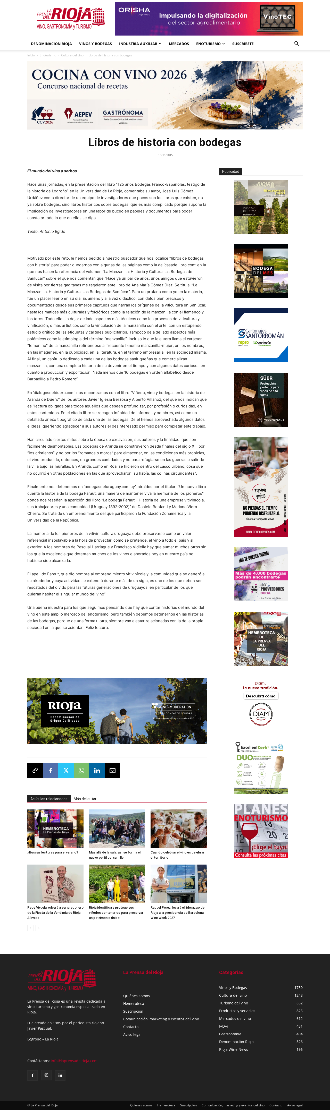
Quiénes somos (136, 994)
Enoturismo (208, 43)
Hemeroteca (133, 1002)
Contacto (130, 1025)
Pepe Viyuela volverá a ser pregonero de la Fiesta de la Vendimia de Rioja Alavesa (55, 911)
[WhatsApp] (81, 769)
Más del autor (85, 797)
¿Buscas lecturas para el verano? (52, 851)
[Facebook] (50, 769)
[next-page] (39, 926)
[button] (296, 44)
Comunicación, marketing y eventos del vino (161, 1017)
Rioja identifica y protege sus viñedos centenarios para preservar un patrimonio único (116, 911)
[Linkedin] (97, 769)
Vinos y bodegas (95, 43)
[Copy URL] (35, 769)
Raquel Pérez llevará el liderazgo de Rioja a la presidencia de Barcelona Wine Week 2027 (177, 911)
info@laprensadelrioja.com (74, 1059)
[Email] (112, 769)
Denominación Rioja (51, 43)
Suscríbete (243, 43)
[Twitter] (66, 769)
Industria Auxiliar (138, 43)
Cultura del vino (72, 55)
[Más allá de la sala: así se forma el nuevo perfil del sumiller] (117, 827)
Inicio (31, 55)
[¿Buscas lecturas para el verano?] (55, 827)
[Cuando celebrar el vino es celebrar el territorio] (179, 827)
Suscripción (133, 1009)
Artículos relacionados (49, 797)
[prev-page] (30, 926)
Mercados (179, 43)
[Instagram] (46, 1074)
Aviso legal (132, 1032)
